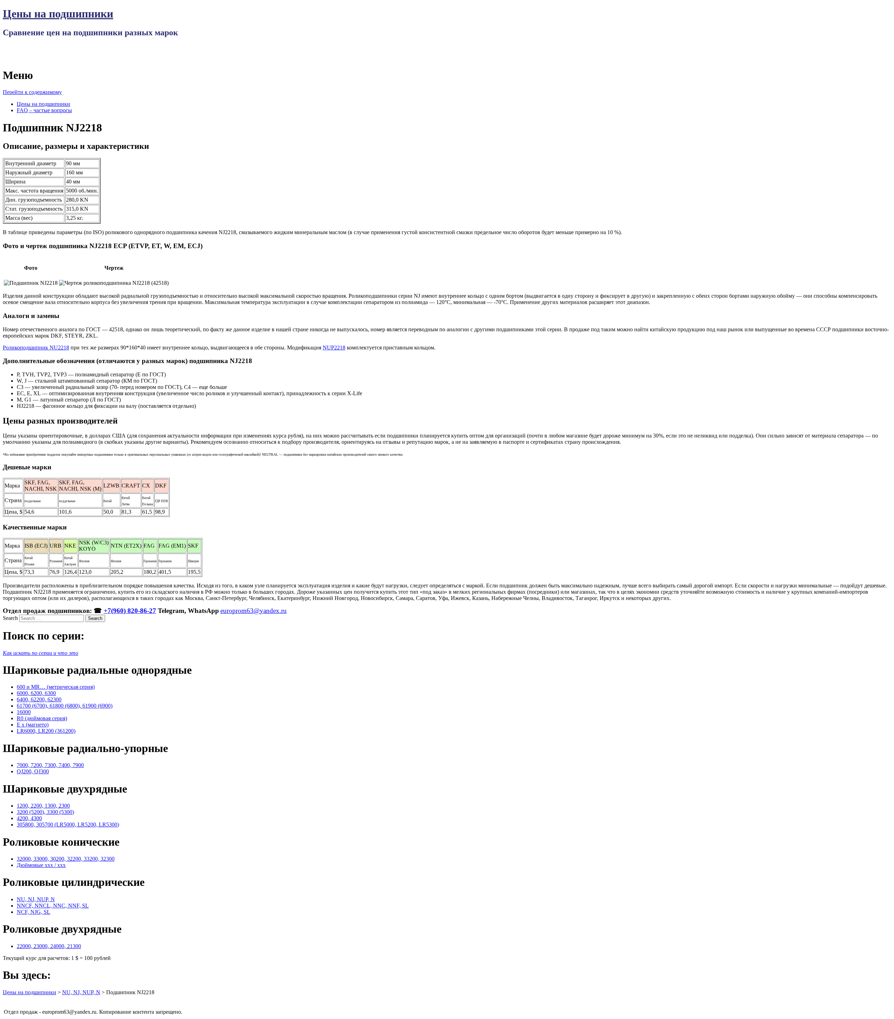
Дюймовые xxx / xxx (41, 865)
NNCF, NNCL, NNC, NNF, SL (53, 906)
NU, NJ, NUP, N (36, 899)
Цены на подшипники (58, 13)
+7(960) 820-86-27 (130, 610)
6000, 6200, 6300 (36, 693)
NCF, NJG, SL (33, 912)
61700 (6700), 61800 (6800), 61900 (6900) (64, 706)
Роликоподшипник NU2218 (36, 347)
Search (10, 618)
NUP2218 (334, 347)
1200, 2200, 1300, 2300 (43, 806)
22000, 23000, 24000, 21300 (49, 946)
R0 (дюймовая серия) (42, 718)
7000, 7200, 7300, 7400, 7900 (50, 765)
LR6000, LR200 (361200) (46, 731)
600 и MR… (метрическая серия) (56, 687)
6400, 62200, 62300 (39, 699)
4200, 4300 (29, 818)
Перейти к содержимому (32, 92)
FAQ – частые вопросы (44, 110)
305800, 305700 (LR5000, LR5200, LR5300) (68, 825)
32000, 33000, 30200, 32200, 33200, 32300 (66, 859)
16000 (24, 712)
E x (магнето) (33, 725)
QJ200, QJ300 (33, 771)
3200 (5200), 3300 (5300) (45, 812)
